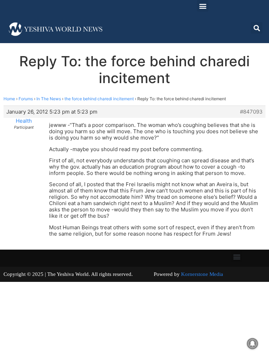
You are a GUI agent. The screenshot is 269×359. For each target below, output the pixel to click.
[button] (202, 6)
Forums (26, 98)
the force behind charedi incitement (99, 98)
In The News (48, 98)
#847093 (251, 112)
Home (9, 98)
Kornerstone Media (202, 274)
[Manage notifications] (252, 343)
